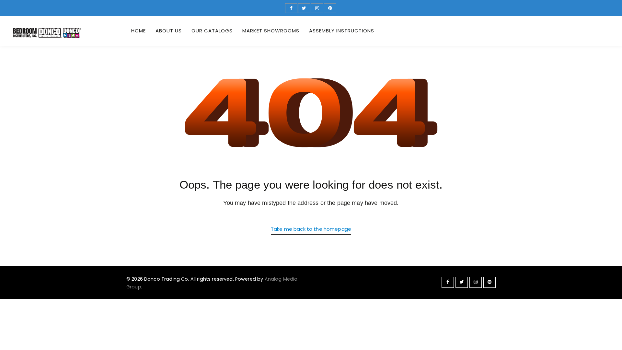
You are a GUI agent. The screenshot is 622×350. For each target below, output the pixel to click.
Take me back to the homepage (311, 229)
